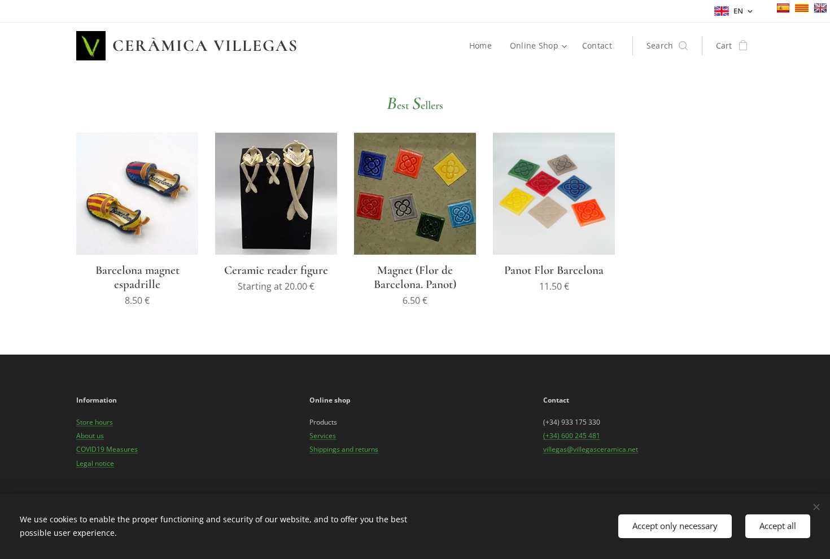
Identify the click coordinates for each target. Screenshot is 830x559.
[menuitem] (483, 46)
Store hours (94, 422)
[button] (667, 46)
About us (90, 435)
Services (322, 435)
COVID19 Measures (107, 449)
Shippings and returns (343, 449)
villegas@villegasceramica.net (590, 449)
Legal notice (95, 463)
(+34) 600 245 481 (571, 435)
